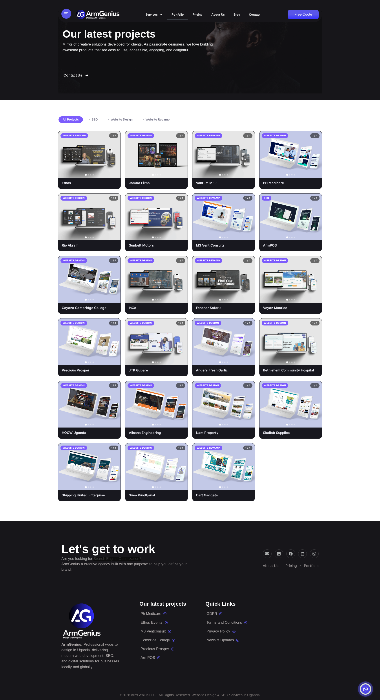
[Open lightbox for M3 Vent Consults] (238, 235)
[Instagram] (314, 553)
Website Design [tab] (122, 119)
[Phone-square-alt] (279, 553)
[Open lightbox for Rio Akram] (103, 235)
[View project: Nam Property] (248, 422)
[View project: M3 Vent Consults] (248, 235)
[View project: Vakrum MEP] (248, 172)
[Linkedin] (302, 553)
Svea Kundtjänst (142, 495)
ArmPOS (270, 245)
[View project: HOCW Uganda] (114, 422)
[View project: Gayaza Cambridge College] (114, 297)
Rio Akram (70, 245)
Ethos (66, 183)
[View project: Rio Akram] (114, 235)
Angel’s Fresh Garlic (212, 370)
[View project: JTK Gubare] (181, 360)
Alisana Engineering (145, 433)
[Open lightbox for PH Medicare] (305, 172)
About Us (218, 14)
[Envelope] (267, 553)
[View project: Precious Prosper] (114, 360)
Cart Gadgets (207, 495)
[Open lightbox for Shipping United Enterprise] (103, 485)
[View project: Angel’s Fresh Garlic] (248, 360)
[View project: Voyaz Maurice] (315, 297)
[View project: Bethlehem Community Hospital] (315, 360)
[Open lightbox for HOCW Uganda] (103, 422)
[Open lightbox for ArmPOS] (305, 235)
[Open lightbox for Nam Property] (238, 422)
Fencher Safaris (208, 308)
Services (152, 14)
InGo (132, 308)
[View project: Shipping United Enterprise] (114, 485)
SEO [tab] (95, 119)
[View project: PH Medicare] (315, 172)
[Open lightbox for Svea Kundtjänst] (170, 485)
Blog (237, 14)
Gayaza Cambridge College (84, 308)
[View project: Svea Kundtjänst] (181, 485)
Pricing (198, 14)
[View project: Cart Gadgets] (248, 485)
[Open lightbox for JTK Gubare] (170, 360)
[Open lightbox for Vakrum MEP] (238, 172)
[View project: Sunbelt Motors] (181, 235)
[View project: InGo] (181, 297)
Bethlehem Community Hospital (288, 370)
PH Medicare (273, 183)
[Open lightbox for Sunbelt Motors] (170, 235)
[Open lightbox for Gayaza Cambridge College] (103, 297)
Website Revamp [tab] (158, 119)
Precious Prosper (75, 370)
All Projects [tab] (71, 119)
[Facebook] (290, 553)
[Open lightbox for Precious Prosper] (103, 360)
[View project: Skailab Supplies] (315, 422)
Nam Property (207, 433)
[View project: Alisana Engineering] (181, 422)
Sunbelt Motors (141, 245)
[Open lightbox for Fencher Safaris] (238, 297)
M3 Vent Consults (210, 245)
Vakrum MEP (206, 183)
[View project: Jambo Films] (181, 172)
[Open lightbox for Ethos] (103, 172)
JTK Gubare (138, 370)
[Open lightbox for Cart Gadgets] (238, 485)
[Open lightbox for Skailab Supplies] (305, 422)
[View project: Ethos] (114, 172)
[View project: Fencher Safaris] (248, 297)
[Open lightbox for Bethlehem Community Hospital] (305, 360)
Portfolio (178, 14)
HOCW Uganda (74, 433)
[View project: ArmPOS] (315, 235)
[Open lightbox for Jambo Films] (170, 172)
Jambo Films (139, 183)
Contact (254, 14)
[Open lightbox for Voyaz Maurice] (305, 297)
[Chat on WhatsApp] (365, 689)
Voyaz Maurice (275, 308)
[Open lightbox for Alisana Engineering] (170, 422)
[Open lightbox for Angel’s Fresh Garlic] (238, 360)
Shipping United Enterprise (83, 495)
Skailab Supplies (276, 433)
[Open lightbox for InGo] (170, 297)
